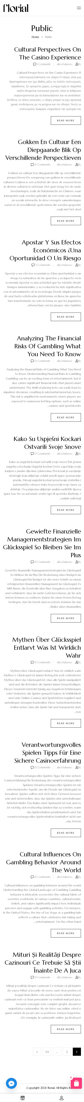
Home (35, 37)
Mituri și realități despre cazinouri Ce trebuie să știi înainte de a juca (43, 962)
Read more (66, 120)
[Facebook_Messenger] (11, 1083)
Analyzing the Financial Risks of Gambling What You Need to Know (47, 346)
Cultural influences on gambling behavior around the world (43, 862)
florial (51, 1088)
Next (37, 1052)
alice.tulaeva (64, 64)
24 (47, 1052)
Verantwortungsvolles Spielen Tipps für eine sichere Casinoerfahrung (47, 752)
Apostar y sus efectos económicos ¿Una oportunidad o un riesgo (45, 250)
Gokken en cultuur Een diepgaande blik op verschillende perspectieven (43, 149)
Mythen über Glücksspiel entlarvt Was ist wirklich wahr (46, 647)
